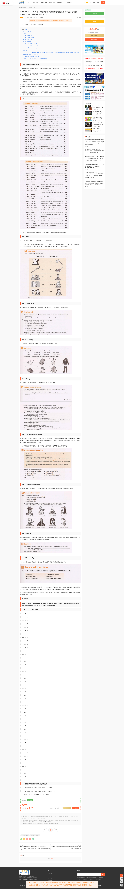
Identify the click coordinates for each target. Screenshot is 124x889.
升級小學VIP (67, 808)
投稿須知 (50, 878)
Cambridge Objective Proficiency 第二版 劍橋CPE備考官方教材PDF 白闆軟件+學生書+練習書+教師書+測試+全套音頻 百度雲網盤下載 (35, 848)
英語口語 (37, 835)
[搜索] (94, 2)
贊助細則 (50, 873)
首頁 (29, 2)
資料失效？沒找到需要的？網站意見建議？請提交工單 (87, 879)
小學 (31, 17)
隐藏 (26, 29)
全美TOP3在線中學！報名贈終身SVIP (94, 65)
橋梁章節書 (61, 2)
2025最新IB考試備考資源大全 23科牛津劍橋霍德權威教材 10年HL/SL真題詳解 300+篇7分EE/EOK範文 (94, 166)
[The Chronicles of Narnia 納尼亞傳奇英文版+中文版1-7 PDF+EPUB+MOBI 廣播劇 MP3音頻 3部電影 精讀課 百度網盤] (88, 113)
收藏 (95, 21)
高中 (36, 17)
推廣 (80, 17)
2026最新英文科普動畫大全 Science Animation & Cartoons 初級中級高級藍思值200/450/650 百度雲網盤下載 (94, 150)
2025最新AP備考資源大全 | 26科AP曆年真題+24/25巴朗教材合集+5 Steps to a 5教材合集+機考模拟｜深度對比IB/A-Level (94, 158)
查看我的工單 (100, 879)
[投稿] (90, 2)
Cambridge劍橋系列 (25, 835)
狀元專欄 (27, 17)
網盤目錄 (69, 2)
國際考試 (52, 2)
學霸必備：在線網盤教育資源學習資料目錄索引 (28, 879)
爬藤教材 (36, 2)
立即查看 (30, 800)
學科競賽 (44, 2)
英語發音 (32, 835)
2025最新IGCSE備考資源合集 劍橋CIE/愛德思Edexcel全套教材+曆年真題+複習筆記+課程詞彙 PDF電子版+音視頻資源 (94, 183)
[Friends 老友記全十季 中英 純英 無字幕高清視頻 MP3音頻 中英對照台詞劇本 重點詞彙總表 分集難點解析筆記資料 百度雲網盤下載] (88, 124)
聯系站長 (50, 880)
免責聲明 (50, 875)
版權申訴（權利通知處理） (99, 885)
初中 (34, 17)
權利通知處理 (48, 821)
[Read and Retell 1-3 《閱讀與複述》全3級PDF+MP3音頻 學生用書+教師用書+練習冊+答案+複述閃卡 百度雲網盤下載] (88, 119)
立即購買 (75, 808)
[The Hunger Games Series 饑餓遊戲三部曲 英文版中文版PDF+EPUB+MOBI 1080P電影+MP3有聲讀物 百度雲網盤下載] (88, 107)
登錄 (52, 859)
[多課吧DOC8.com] (21, 2)
